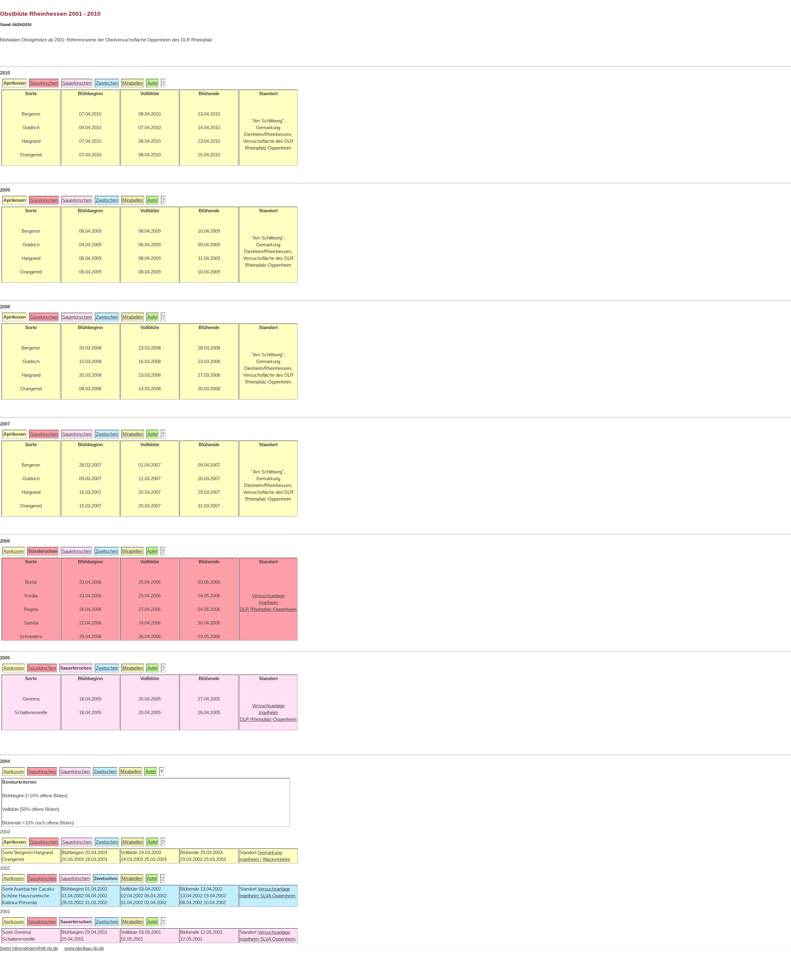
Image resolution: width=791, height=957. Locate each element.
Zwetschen (107, 83)
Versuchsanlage (274, 889)
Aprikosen (13, 551)
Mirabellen (132, 83)
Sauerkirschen (76, 83)
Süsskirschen (44, 83)
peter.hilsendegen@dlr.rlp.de (29, 948)
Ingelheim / (250, 859)
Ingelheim (249, 895)
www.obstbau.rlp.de (84, 948)
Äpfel (152, 83)
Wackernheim (276, 859)
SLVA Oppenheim (278, 895)
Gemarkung (270, 852)
